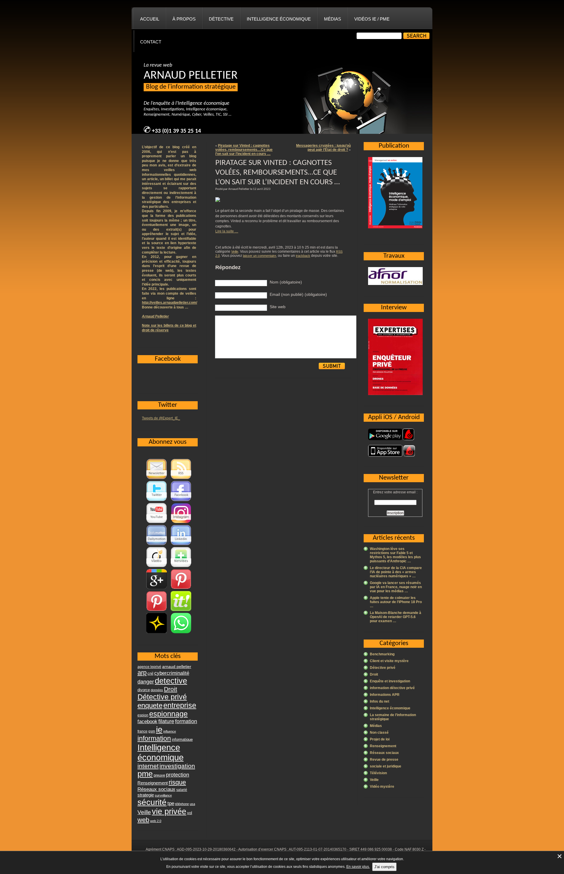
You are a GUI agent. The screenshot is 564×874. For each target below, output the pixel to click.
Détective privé (382, 668)
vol (189, 813)
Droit (374, 674)
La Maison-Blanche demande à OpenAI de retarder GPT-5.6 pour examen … (395, 617)
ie (159, 729)
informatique (182, 739)
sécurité (152, 802)
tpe (170, 803)
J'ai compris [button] (384, 867)
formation (186, 721)
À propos (184, 18)
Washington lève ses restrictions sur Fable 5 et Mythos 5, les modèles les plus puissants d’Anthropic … (395, 555)
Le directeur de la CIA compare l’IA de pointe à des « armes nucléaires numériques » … (396, 572)
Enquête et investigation (390, 681)
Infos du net (379, 701)
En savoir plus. (358, 867)
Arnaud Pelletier (155, 316)
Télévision (378, 773)
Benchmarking (382, 654)
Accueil (149, 18)
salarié (181, 790)
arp (142, 672)
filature (166, 721)
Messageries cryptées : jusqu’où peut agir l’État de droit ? (323, 148)
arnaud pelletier (176, 666)
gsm (151, 731)
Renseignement (383, 746)
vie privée (169, 811)
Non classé (379, 732)
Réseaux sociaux (384, 753)
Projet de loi (380, 739)
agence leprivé (149, 667)
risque (177, 782)
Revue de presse (384, 759)
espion (142, 715)
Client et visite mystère (389, 661)
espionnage (168, 714)
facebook (147, 721)
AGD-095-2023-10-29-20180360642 (206, 849)
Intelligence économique (279, 18)
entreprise (179, 705)
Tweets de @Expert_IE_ (161, 418)
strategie (145, 794)
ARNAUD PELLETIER (191, 76)
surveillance (163, 795)
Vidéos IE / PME (372, 18)
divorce (143, 690)
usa (192, 804)
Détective (221, 18)
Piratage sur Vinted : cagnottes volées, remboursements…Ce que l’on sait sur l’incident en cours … (244, 150)
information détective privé (392, 688)
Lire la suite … (226, 231)
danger (145, 682)
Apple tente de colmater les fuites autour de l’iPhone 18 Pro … (396, 602)
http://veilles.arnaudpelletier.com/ (169, 303)
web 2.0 (155, 821)
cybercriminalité (171, 673)
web (143, 820)
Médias (332, 18)
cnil (150, 673)
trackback (303, 255)
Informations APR (385, 695)
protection (177, 775)
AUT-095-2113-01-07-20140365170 (317, 849)
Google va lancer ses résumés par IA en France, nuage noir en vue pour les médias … (396, 587)
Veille (234, 251)
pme (145, 774)
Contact (150, 41)
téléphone (182, 804)
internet (148, 765)
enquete (149, 705)
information (154, 738)
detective (171, 680)
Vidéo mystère (382, 786)
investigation (177, 765)
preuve (159, 775)
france (142, 731)
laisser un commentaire (259, 255)
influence (169, 731)
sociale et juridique (385, 766)
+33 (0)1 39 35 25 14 (176, 131)
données (157, 690)
